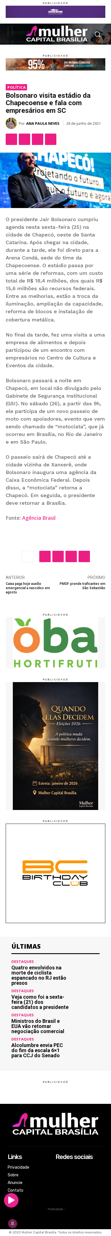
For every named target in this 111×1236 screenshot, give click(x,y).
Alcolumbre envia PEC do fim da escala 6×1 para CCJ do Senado (37, 1050)
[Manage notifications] (12, 1223)
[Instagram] (59, 1175)
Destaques (22, 961)
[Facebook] (11, 139)
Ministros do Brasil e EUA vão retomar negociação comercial (37, 1026)
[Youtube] (59, 1191)
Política (16, 87)
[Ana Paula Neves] (12, 123)
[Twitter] (24, 139)
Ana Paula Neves (42, 123)
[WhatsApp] (37, 139)
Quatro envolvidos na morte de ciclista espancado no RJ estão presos (38, 975)
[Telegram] (50, 139)
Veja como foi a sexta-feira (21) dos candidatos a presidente (40, 1002)
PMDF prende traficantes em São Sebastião (82, 586)
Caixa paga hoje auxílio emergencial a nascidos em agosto (28, 588)
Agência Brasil (39, 517)
